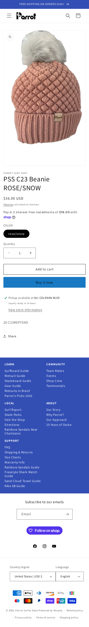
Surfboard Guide (17, 371)
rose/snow (16, 234)
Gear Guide (13, 386)
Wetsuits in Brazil (17, 391)
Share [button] (12, 336)
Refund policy (75, 610)
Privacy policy (23, 617)
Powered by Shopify (51, 610)
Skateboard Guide (18, 381)
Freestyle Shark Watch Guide (21, 474)
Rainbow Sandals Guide (22, 467)
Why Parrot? (55, 415)
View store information (25, 310)
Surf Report (13, 410)
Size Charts (13, 457)
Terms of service (45, 617)
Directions (12, 425)
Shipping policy (69, 617)
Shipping (8, 204)
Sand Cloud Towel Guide (23, 481)
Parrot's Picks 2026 (18, 396)
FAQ (7, 447)
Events (51, 376)
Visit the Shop (15, 420)
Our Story (53, 410)
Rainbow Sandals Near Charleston (21, 431)
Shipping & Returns (19, 452)
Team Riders (55, 371)
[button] (9, 16)
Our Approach (56, 420)
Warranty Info (15, 462)
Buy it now (44, 282)
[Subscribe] (67, 514)
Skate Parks (13, 415)
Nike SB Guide (15, 486)
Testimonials (55, 386)
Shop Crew (54, 381)
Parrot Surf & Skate (26, 610)
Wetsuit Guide (15, 376)
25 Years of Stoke (58, 425)
